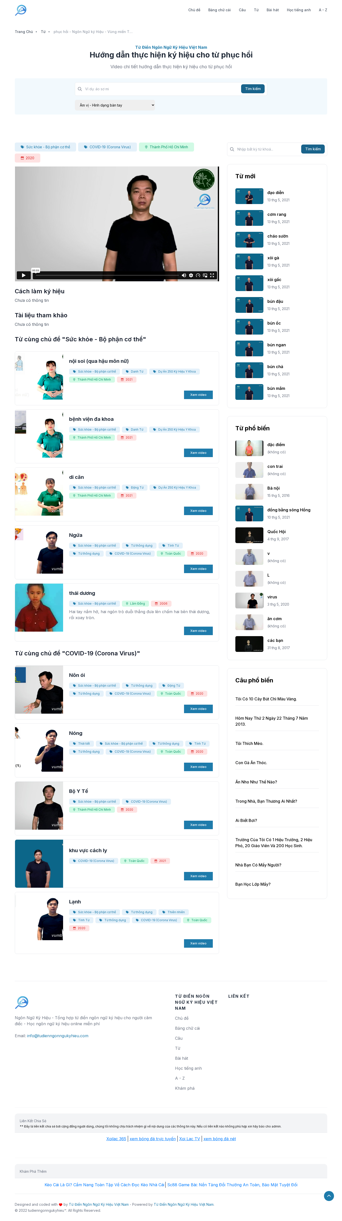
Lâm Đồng (137, 603)
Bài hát (273, 10)
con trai (275, 466)
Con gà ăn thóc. (251, 762)
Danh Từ (137, 371)
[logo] (22, 1000)
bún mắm (276, 388)
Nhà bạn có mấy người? (258, 864)
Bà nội (273, 488)
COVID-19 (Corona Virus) (110, 147)
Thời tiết (84, 743)
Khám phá (185, 1088)
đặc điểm (276, 444)
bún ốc (274, 323)
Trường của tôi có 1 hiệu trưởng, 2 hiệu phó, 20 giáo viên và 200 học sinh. (273, 842)
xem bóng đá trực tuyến (153, 1138)
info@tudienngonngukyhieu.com (57, 1035)
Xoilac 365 (116, 1138)
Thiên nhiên (176, 912)
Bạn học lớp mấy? (253, 884)
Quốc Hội (276, 531)
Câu (242, 10)
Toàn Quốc (173, 553)
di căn (76, 477)
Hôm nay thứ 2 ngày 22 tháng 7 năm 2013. (271, 721)
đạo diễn (275, 192)
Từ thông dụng (141, 545)
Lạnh (75, 902)
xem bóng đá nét (220, 1138)
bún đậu (275, 301)
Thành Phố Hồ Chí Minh (169, 147)
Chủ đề (194, 10)
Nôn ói (77, 675)
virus (272, 596)
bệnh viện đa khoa (91, 419)
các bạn (275, 640)
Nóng (75, 733)
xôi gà (273, 257)
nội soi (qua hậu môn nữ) (99, 361)
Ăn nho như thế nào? (256, 781)
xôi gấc (274, 279)
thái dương (82, 593)
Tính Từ (173, 545)
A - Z (323, 10)
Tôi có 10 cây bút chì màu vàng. (266, 698)
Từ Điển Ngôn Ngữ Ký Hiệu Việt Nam (99, 1204)
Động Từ (137, 487)
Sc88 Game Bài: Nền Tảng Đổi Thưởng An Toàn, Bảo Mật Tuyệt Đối (232, 1184)
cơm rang (276, 214)
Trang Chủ (24, 32)
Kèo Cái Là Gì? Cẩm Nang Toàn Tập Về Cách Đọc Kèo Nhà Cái (104, 1184)
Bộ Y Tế (78, 791)
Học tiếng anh (299, 10)
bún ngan (276, 344)
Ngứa (75, 535)
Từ (256, 10)
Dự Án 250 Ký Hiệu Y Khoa (177, 371)
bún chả (275, 366)
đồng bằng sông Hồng (288, 509)
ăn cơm (274, 618)
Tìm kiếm (253, 89)
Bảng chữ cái (219, 10)
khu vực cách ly (88, 850)
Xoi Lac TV (189, 1138)
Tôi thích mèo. (249, 743)
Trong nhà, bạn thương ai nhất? (266, 801)
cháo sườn (277, 236)
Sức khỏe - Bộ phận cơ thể (48, 147)
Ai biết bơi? (246, 820)
